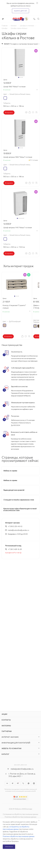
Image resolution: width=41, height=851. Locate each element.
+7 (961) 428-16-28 (15, 549)
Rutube (18, 783)
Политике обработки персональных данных (18, 836)
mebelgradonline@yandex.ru (22, 769)
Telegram (12, 783)
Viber (23, 783)
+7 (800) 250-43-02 (15, 526)
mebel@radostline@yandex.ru (18, 530)
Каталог (5, 754)
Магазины (6, 726)
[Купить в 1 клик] (29, 112)
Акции (4, 714)
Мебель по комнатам (11, 748)
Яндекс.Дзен (34, 783)
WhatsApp (28, 783)
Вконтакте (7, 783)
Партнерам (7, 731)
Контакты (6, 720)
